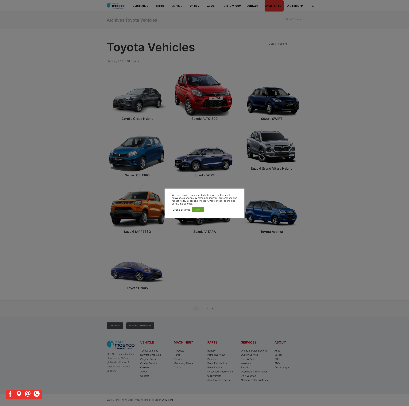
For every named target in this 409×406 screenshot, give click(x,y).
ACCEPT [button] (198, 209)
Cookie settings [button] (181, 209)
